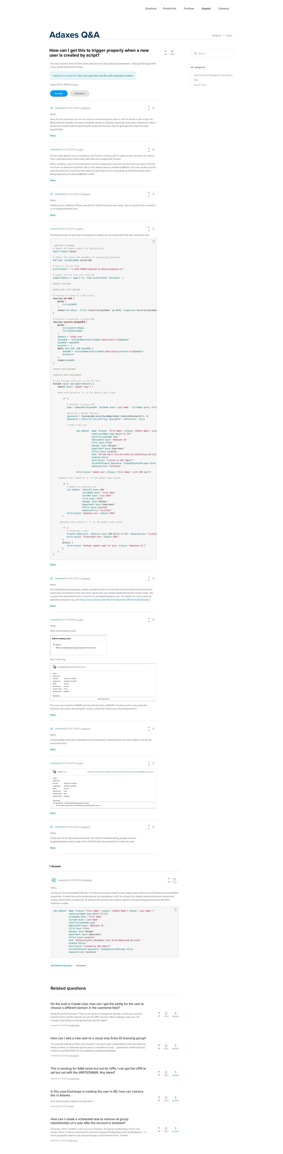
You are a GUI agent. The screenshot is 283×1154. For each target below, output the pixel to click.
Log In (229, 35)
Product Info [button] (169, 8)
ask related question (61, 965)
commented (60, 108)
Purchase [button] (189, 8)
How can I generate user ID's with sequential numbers (105, 75)
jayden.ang (73, 1140)
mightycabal (74, 1025)
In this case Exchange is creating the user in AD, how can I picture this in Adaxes (97, 1093)
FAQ (196, 80)
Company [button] (223, 8)
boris (72, 1106)
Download (151, 8)
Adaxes (60, 8)
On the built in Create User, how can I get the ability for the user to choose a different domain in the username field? (97, 1006)
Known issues (200, 84)
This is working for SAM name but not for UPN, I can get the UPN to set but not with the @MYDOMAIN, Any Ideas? (98, 1070)
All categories (198, 67)
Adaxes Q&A (74, 34)
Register (217, 35)
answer (59, 93)
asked (53, 84)
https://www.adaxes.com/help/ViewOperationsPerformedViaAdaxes (115, 599)
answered (63, 880)
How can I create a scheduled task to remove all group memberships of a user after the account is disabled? (89, 1121)
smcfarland (74, 1055)
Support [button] (206, 8)
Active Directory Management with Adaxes (213, 75)
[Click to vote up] (149, 107)
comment (79, 93)
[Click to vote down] (149, 109)
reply (53, 135)
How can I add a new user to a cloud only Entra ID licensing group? (98, 1038)
